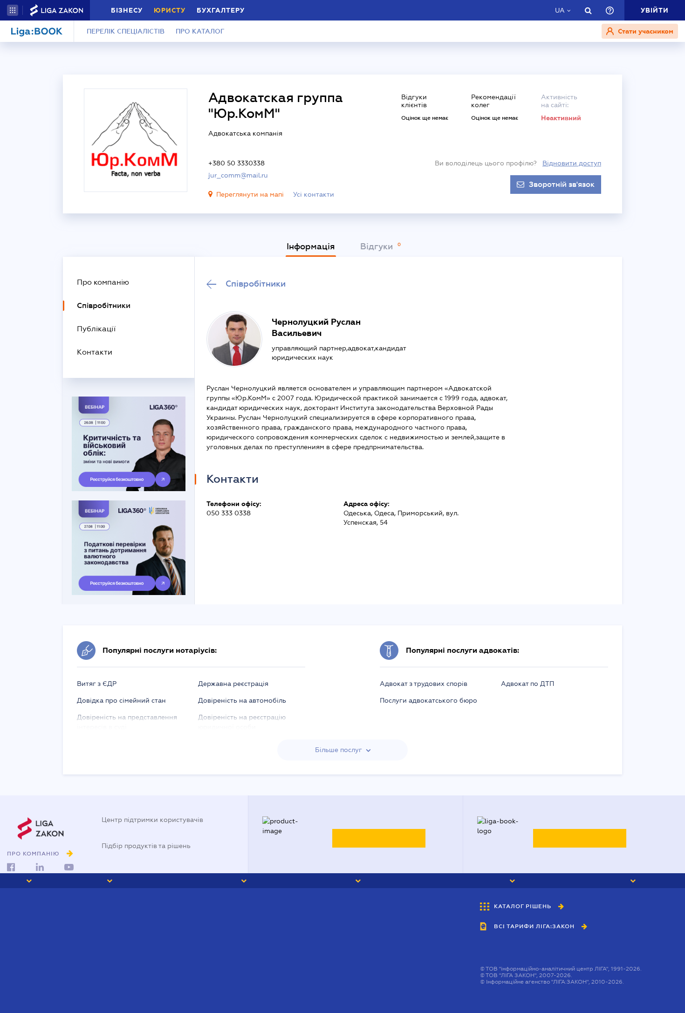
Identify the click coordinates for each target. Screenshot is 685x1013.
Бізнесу (127, 10)
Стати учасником (644, 31)
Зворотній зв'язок (562, 184)
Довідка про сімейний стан (121, 700)
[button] (12, 10)
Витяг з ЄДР (96, 683)
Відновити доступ (571, 163)
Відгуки (377, 246)
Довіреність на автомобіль (242, 700)
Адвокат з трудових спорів (423, 683)
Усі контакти (313, 194)
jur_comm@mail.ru (238, 175)
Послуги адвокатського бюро (428, 700)
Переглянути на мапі (250, 194)
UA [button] (560, 10)
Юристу (169, 10)
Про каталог (200, 31)
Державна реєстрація (233, 683)
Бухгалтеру (221, 10)
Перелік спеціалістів (125, 31)
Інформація (311, 246)
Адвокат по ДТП (527, 683)
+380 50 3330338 (236, 163)
